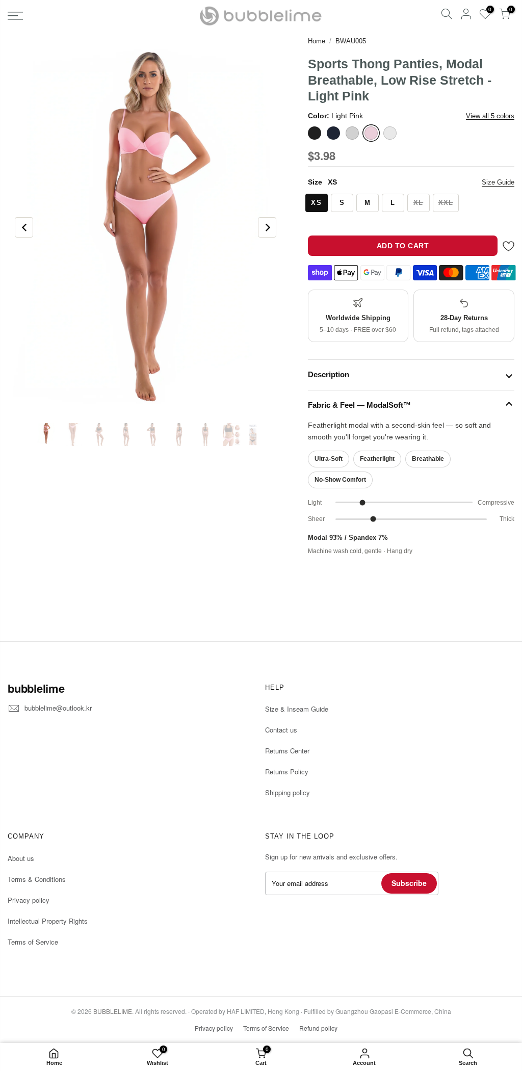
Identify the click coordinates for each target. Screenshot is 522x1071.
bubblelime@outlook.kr (58, 708)
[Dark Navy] (333, 133)
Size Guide (498, 182)
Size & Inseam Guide (296, 709)
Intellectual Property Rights (48, 921)
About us (21, 858)
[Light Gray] (352, 133)
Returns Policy (286, 771)
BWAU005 (350, 41)
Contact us (281, 730)
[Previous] (24, 227)
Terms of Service (33, 942)
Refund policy (318, 1028)
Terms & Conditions (37, 879)
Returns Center (287, 750)
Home (316, 41)
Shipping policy (287, 792)
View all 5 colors (490, 116)
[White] (390, 133)
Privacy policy (28, 900)
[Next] (267, 227)
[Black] (314, 133)
